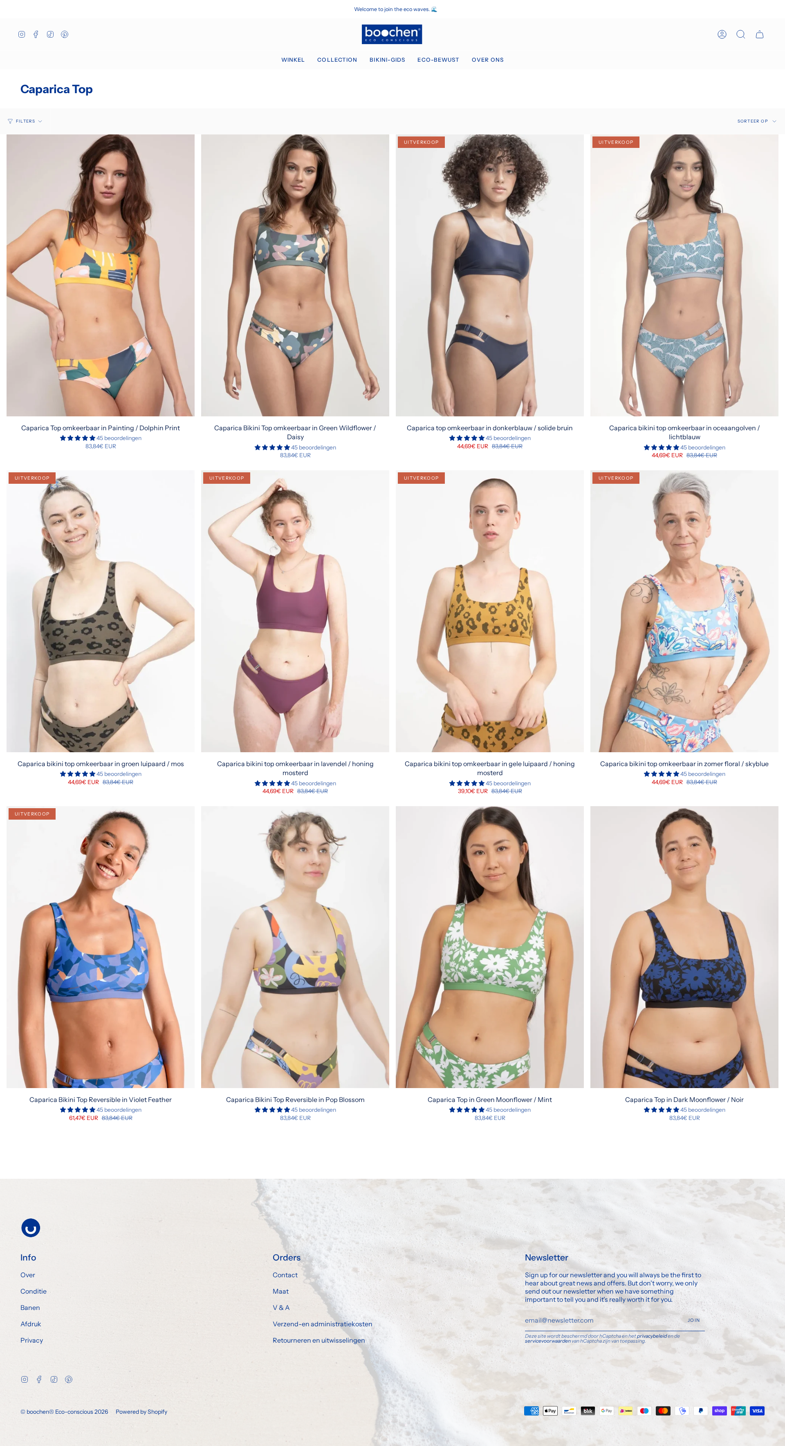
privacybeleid (652, 1336)
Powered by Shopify (141, 1411)
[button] (293, 60)
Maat (281, 1291)
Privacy (31, 1340)
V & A (281, 1307)
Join (694, 1320)
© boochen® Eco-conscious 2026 (64, 1411)
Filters (25, 121)
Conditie (33, 1291)
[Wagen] (759, 34)
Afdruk (30, 1324)
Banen (30, 1307)
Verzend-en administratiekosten (322, 1324)
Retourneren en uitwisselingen (319, 1340)
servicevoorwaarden (548, 1341)
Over (27, 1275)
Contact (285, 1275)
